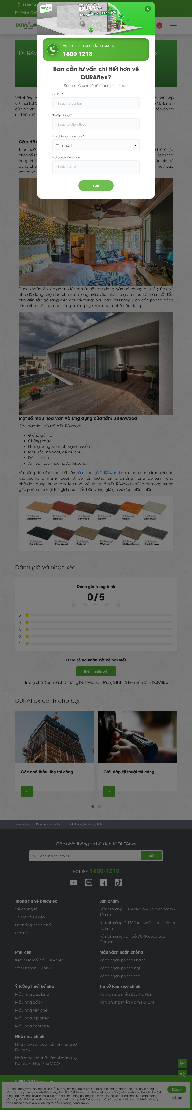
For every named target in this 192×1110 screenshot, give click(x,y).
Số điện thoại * (62, 115)
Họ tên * (57, 94)
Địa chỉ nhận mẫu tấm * (68, 136)
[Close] (148, 9)
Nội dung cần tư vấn (66, 157)
